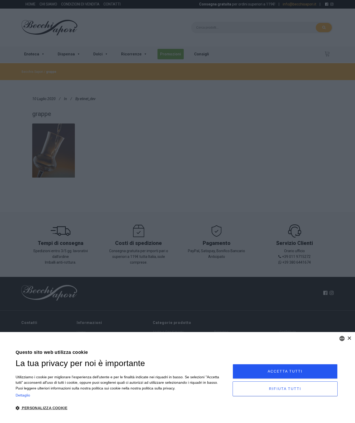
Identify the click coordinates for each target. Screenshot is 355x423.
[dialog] (177, 377)
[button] (121, 408)
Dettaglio (23, 395)
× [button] (349, 338)
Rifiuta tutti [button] (285, 389)
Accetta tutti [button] (285, 371)
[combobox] (342, 338)
